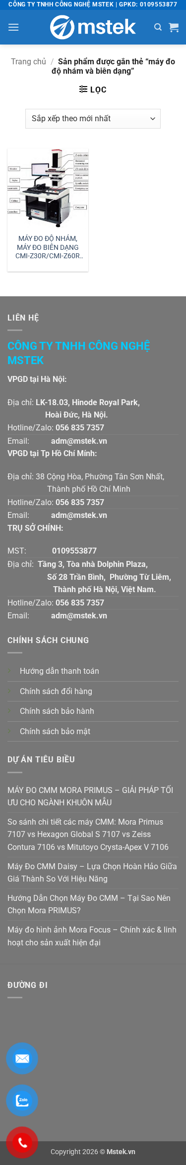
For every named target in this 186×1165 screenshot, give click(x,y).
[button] (13, 27)
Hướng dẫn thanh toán (59, 671)
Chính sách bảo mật (55, 731)
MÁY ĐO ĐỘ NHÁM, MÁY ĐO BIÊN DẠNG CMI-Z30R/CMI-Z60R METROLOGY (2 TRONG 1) (47, 248)
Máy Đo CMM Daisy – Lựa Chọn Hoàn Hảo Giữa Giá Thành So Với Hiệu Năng (92, 873)
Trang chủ (28, 61)
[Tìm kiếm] (158, 27)
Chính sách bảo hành (57, 711)
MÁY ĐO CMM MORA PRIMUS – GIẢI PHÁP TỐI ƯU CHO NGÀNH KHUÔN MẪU (90, 797)
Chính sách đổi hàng (56, 691)
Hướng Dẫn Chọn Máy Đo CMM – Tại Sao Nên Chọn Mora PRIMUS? (89, 904)
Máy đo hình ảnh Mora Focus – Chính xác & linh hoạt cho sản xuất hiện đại (92, 936)
